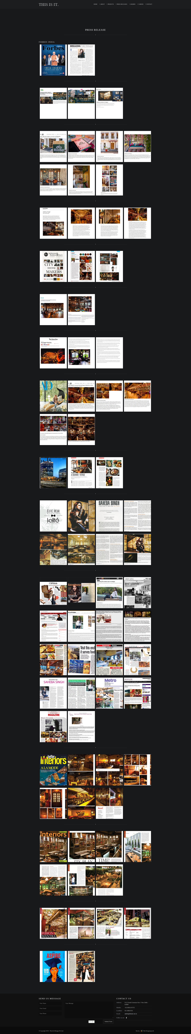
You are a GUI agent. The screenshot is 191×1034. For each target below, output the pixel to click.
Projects (111, 4)
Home (95, 4)
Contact (149, 4)
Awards (132, 4)
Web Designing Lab (148, 1031)
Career (140, 4)
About (102, 4)
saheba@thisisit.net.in (131, 1014)
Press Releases (122, 4)
